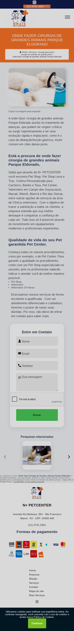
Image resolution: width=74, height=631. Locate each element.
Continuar (37, 623)
